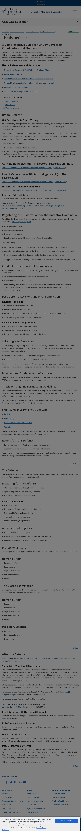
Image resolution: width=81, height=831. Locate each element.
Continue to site (66, 821)
